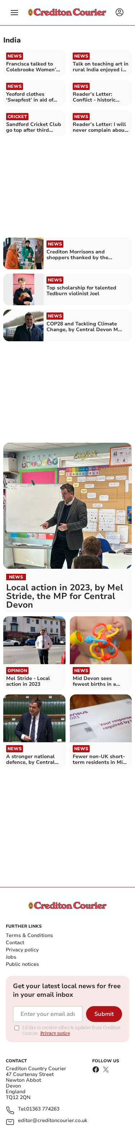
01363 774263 (42, 1109)
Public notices (22, 964)
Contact (15, 942)
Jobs (11, 957)
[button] (14, 12)
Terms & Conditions (29, 935)
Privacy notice (55, 1033)
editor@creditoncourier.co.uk (52, 1121)
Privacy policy (22, 949)
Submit (104, 1014)
